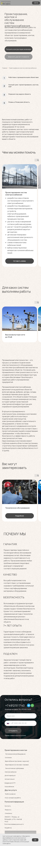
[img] (28, 705)
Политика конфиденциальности (14, 824)
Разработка (8, 828)
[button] (18, 49)
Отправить (13, 731)
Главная (4, 68)
